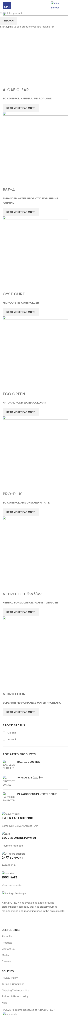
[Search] (68, 5)
